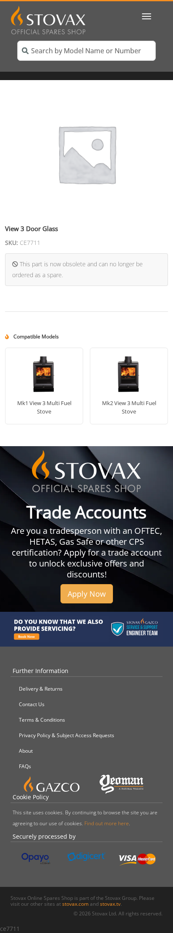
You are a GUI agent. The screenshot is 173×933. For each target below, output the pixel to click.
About (26, 750)
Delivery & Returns (41, 688)
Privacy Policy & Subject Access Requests (66, 735)
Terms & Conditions (42, 719)
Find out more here (106, 823)
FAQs (25, 766)
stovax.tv (110, 903)
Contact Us (32, 704)
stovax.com (75, 903)
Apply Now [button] (87, 594)
